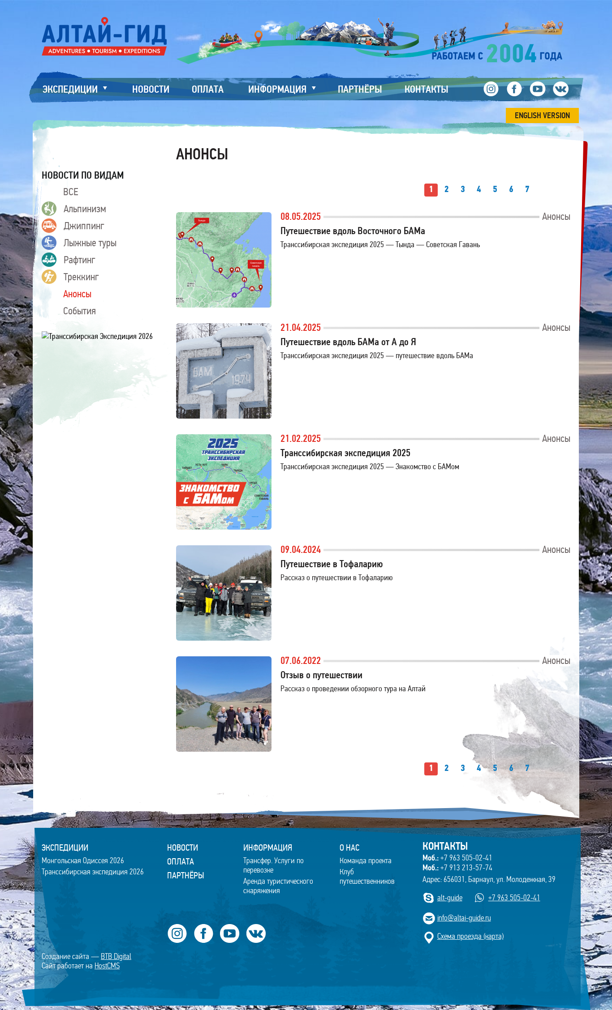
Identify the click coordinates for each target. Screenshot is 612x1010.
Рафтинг (79, 259)
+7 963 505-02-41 (457, 858)
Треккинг (81, 276)
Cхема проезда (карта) (470, 936)
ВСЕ (70, 191)
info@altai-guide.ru (464, 918)
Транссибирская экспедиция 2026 (93, 872)
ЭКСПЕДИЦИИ (65, 847)
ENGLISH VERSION (542, 115)
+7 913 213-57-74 (457, 868)
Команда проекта (366, 860)
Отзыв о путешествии (321, 675)
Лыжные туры (90, 242)
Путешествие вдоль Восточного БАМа (352, 231)
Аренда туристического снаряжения (278, 886)
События (79, 310)
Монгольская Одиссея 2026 (83, 860)
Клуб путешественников (367, 876)
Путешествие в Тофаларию (331, 564)
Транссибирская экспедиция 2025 (345, 453)
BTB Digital (116, 956)
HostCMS (107, 966)
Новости (182, 847)
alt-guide (449, 898)
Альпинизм (85, 208)
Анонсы (77, 293)
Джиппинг (84, 225)
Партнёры (185, 875)
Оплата (180, 861)
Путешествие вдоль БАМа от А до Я (348, 342)
